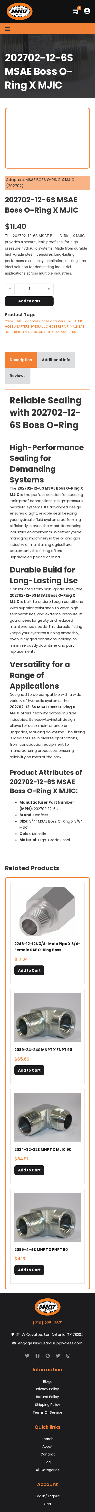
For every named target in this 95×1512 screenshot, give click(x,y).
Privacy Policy (47, 1388)
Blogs (47, 1381)
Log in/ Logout (48, 1496)
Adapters (15, 179)
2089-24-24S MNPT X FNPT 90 (43, 1049)
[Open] (7, 28)
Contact (47, 1454)
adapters (32, 321)
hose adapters (53, 321)
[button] (29, 970)
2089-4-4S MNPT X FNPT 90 (41, 1249)
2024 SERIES (14, 321)
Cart (47, 1503)
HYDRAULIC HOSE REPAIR (49, 326)
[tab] (21, 360)
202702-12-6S (65, 332)
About (47, 1446)
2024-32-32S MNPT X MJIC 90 (42, 1149)
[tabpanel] (47, 620)
